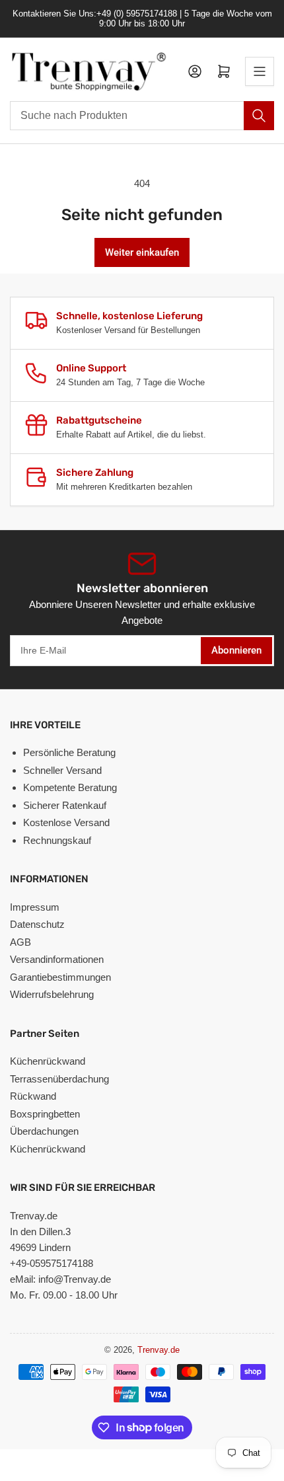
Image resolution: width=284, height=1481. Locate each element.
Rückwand (33, 1096)
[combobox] (142, 115)
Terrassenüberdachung (59, 1078)
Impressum (34, 907)
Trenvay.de (158, 1350)
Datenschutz (37, 924)
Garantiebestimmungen (60, 977)
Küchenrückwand (47, 1061)
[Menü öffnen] (259, 71)
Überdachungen (44, 1131)
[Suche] (258, 116)
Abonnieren (236, 650)
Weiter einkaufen (142, 252)
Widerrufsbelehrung (52, 994)
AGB (20, 942)
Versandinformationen (57, 959)
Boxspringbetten (45, 1114)
